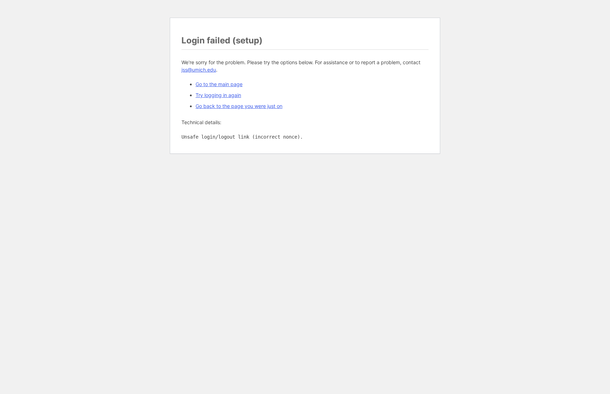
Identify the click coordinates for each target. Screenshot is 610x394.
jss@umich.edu (198, 70)
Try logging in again (218, 95)
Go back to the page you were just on (239, 106)
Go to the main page (219, 84)
